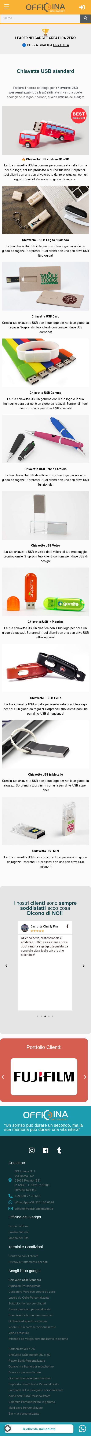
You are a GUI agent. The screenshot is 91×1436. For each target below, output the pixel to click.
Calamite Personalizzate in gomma (31, 1401)
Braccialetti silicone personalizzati (30, 1315)
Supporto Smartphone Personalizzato (33, 1384)
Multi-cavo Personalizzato (25, 1407)
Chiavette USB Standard (24, 1280)
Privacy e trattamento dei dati (28, 1261)
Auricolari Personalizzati (24, 1285)
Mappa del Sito (18, 1238)
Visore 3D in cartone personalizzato (32, 1327)
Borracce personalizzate (24, 1372)
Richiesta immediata (39, 1429)
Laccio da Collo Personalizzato (29, 1297)
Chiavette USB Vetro (45, 545)
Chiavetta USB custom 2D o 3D (29, 1354)
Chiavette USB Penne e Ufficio (46, 469)
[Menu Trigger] (7, 6)
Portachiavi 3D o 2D (21, 1348)
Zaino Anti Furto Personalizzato (29, 1396)
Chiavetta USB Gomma (45, 392)
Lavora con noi (18, 1232)
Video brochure (18, 1333)
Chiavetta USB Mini (45, 851)
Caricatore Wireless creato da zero (31, 1291)
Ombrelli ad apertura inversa (27, 1321)
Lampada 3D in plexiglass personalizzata (35, 1390)
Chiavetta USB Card (45, 316)
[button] (37, 1016)
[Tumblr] (59, 1150)
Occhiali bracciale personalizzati (29, 1378)
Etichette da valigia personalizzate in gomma (38, 1338)
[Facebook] (45, 1150)
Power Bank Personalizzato (26, 1360)
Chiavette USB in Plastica (45, 621)
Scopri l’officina (18, 1226)
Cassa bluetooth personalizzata (29, 1309)
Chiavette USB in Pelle (45, 698)
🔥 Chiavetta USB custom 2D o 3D (45, 159)
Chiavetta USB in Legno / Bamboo (45, 240)
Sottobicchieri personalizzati (27, 1303)
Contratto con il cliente (23, 1256)
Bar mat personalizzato (23, 1413)
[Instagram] (31, 1150)
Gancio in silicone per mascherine (31, 1366)
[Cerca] (85, 18)
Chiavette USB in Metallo (45, 774)
